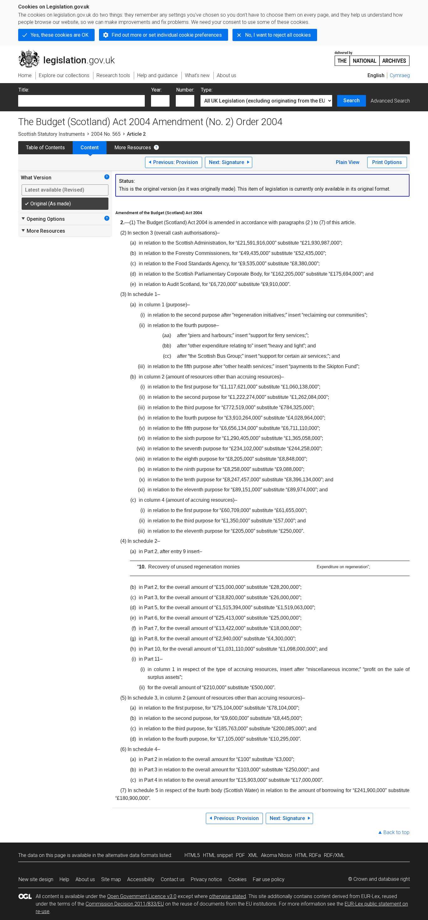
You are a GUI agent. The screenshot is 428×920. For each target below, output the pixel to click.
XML (253, 855)
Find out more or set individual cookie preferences (167, 35)
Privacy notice (206, 879)
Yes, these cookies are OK (59, 35)
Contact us (173, 879)
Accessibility (140, 879)
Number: (185, 90)
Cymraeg (400, 75)
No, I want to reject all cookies (278, 35)
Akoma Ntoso (276, 855)
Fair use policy (268, 879)
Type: (206, 90)
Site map (111, 879)
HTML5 (192, 855)
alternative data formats (131, 855)
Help (64, 879)
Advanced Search (390, 101)
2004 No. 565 (106, 134)
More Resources (132, 148)
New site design (35, 879)
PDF (240, 855)
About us (85, 879)
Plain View (347, 162)
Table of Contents (45, 148)
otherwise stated (227, 896)
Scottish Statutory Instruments (51, 134)
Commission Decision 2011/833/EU (125, 904)
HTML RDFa (308, 855)
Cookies (237, 879)
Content (90, 148)
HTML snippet (218, 855)
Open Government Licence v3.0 (141, 896)
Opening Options (43, 219)
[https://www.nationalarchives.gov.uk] (372, 55)
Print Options (387, 162)
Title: (23, 90)
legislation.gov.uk (70, 52)
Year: (156, 90)
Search (351, 100)
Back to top (397, 832)
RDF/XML (334, 855)
